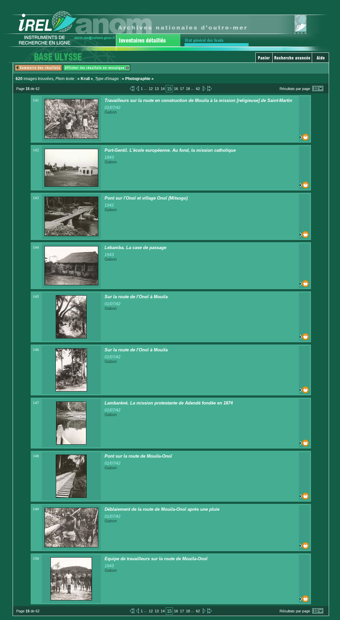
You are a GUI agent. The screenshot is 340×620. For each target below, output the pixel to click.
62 (198, 89)
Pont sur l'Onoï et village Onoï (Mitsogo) (146, 198)
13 (157, 89)
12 (151, 89)
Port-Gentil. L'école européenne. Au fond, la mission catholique (170, 150)
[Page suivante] (204, 88)
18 (188, 89)
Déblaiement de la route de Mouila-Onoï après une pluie (162, 509)
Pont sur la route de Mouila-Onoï (138, 456)
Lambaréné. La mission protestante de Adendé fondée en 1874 (169, 402)
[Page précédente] (137, 88)
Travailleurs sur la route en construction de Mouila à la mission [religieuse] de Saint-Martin (198, 100)
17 (182, 89)
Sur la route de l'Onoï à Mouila (136, 296)
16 (176, 89)
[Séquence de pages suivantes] (210, 88)
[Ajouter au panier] (304, 137)
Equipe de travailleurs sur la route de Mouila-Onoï (156, 558)
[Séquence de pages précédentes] (132, 88)
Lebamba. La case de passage (135, 247)
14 (163, 89)
